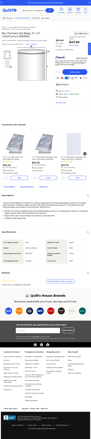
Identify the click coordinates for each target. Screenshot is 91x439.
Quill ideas (29, 397)
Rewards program (31, 360)
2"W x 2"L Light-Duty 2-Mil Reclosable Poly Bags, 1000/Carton (13, 158)
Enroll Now (74, 45)
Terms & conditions (17, 425)
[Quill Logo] (10, 10)
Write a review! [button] (31, 44)
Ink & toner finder (52, 360)
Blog (69, 360)
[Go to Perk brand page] (40, 311)
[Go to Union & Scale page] (72, 311)
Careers (71, 369)
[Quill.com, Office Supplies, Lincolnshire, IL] (10, 418)
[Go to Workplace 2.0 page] (82, 311)
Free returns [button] (63, 97)
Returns (6, 360)
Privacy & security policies (13, 386)
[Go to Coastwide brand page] (19, 311)
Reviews (43, 187)
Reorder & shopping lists (55, 356)
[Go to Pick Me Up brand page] (29, 311)
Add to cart (75, 72)
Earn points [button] (81, 33)
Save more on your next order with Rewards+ (45, 3)
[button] (90, 2)
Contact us (8, 389)
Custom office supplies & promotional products (34, 376)
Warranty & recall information (10, 381)
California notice (46, 425)
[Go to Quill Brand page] (8, 311)
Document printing (32, 380)
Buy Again (45, 18)
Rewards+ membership (33, 356)
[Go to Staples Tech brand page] (61, 311)
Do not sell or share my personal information (41, 428)
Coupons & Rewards (22, 18)
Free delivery (64, 84)
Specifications (27, 187)
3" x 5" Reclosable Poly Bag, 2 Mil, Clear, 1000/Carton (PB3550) (73, 158)
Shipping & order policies (13, 377)
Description (9, 187)
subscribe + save (31, 367)
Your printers (51, 364)
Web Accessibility (74, 373)
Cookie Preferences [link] (62, 425)
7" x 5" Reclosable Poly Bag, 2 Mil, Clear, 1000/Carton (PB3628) (44, 158)
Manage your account (12, 364)
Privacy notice (32, 425)
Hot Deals (36, 18)
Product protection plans (34, 393)
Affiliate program (31, 400)
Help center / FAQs (11, 373)
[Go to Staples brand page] (51, 311)
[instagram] (35, 345)
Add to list (62, 103)
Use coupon (68, 330)
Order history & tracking (12, 356)
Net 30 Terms (30, 371)
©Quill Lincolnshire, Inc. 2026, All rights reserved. (32, 418)
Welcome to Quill (74, 356)
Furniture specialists (32, 389)
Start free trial (81, 58)
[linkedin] (41, 345)
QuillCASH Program (32, 364)
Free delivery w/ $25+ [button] (11, 173)
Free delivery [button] (38, 170)
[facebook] (47, 345)
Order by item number (54, 367)
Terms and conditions (35, 336)
